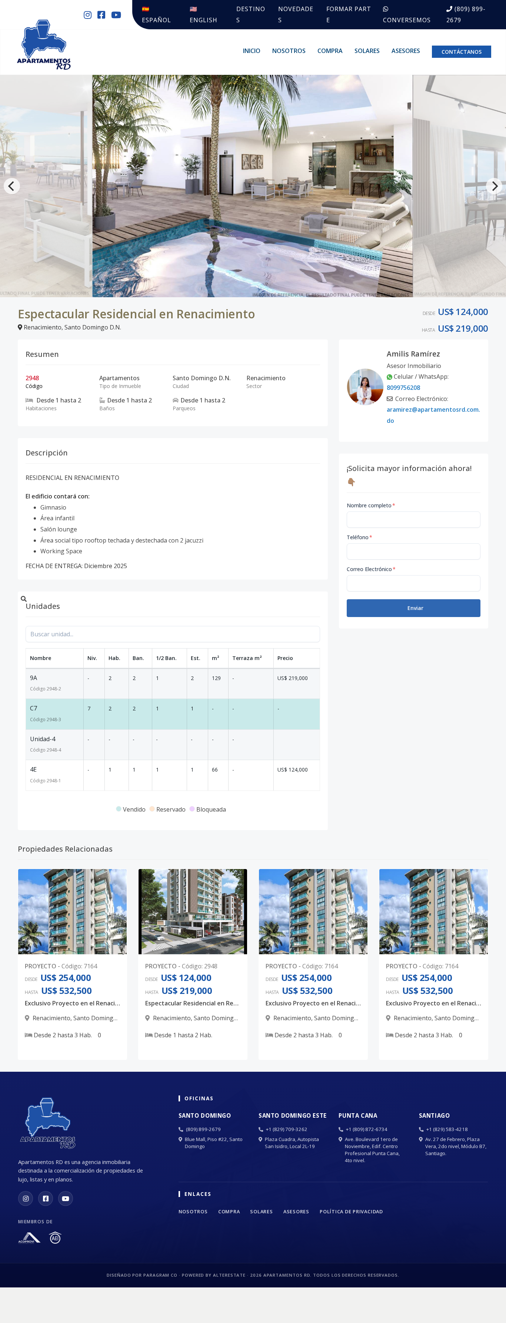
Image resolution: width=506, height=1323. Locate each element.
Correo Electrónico (371, 569)
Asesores (406, 51)
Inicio (251, 51)
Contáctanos (462, 51)
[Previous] (12, 186)
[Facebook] (45, 1198)
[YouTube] (65, 1198)
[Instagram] (25, 1198)
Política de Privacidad (351, 1211)
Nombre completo (371, 505)
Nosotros (289, 51)
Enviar (415, 607)
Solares (367, 51)
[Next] (494, 186)
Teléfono (359, 537)
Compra (330, 51)
